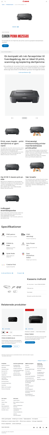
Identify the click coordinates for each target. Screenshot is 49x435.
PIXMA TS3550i (29, 334)
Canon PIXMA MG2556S (6, 51)
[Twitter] (43, 427)
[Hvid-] (11, 332)
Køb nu (5, 45)
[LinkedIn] (40, 427)
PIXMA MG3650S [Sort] (8, 338)
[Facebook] (33, 427)
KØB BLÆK (16, 346)
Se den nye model (7, 346)
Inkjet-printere (5, 32)
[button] (12, 118)
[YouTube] (46, 427)
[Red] (7, 332)
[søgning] (5, 2)
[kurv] (2, 2)
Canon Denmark (5, 427)
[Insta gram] (37, 427)
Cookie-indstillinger (16, 423)
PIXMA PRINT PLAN (29, 309)
